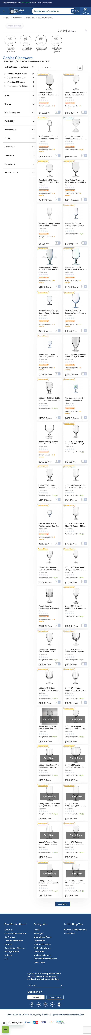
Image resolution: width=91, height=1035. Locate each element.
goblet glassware (45, 18)
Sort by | (62, 31)
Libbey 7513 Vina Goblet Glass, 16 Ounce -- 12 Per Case (75, 526)
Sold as (8, 138)
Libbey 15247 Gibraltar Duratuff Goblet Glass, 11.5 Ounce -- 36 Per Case (49, 569)
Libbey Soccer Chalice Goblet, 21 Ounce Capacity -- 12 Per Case (75, 138)
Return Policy (24, 1015)
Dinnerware (17, 18)
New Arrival (10, 164)
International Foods (42, 937)
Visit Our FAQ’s (55, 997)
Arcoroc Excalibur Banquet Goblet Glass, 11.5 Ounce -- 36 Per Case (49, 313)
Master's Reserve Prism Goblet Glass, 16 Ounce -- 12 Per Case (49, 844)
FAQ (6, 958)
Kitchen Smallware (42, 948)
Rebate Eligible (11, 172)
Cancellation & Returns (14, 948)
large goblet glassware (26, 49)
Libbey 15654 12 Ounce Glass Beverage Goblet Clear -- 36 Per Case (74, 883)
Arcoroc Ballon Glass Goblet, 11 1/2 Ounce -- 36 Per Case (49, 356)
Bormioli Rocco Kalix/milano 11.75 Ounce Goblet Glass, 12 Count (76, 95)
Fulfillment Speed (12, 112)
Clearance (9, 155)
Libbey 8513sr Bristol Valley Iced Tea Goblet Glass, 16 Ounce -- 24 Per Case (75, 487)
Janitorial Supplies (42, 944)
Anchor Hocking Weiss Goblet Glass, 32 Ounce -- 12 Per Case (49, 729)
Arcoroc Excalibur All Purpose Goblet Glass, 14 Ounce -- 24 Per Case (75, 226)
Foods (36, 930)
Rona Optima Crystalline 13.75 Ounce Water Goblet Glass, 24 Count (75, 182)
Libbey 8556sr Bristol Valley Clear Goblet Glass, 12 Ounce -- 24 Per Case (49, 767)
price (7, 95)
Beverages (38, 933)
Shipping (8, 944)
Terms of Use (12, 1015)
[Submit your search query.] (73, 11)
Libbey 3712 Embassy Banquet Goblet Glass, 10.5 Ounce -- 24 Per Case (49, 487)
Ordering (8, 955)
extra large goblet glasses (57, 49)
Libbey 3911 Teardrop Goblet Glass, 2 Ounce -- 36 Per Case (75, 608)
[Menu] (4, 11)
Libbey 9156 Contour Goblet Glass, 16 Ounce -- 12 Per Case (75, 806)
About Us (8, 930)
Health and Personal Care (45, 958)
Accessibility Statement (15, 933)
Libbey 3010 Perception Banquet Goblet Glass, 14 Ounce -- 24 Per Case (75, 444)
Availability (9, 121)
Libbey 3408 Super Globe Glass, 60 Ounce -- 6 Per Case (75, 729)
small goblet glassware (41, 49)
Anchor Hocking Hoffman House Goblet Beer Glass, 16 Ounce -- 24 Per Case (49, 444)
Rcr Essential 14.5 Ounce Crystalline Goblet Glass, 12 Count (49, 138)
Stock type (10, 147)
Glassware (30, 18)
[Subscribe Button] (61, 985)
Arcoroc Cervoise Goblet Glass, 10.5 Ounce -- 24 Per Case (49, 269)
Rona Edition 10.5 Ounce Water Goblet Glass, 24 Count (48, 182)
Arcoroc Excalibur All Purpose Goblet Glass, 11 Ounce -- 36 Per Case (74, 269)
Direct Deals (39, 962)
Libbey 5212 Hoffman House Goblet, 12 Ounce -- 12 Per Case (49, 690)
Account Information (13, 940)
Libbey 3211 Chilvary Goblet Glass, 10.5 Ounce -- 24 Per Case (49, 400)
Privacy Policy (35, 1015)
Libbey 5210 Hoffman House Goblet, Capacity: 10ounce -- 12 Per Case (74, 652)
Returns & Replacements (75, 929)
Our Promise (9, 937)
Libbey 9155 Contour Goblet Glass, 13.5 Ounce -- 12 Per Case (49, 806)
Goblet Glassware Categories (18, 67)
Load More (62, 904)
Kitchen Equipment (42, 955)
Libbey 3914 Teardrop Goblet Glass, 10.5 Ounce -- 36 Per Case (49, 652)
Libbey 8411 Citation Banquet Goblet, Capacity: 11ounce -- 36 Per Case (49, 883)
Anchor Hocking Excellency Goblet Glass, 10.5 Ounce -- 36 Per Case (75, 356)
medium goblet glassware (11, 49)
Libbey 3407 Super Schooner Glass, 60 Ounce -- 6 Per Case (75, 767)
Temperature (10, 130)
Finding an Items (11, 951)
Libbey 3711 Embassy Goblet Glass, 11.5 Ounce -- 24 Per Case (75, 690)
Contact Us (69, 933)
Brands (8, 104)
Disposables (39, 940)
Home (7, 18)
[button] (78, 11)
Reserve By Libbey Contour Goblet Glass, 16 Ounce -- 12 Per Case (49, 226)
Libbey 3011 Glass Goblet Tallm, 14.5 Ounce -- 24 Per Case (75, 569)
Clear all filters (14, 26)
